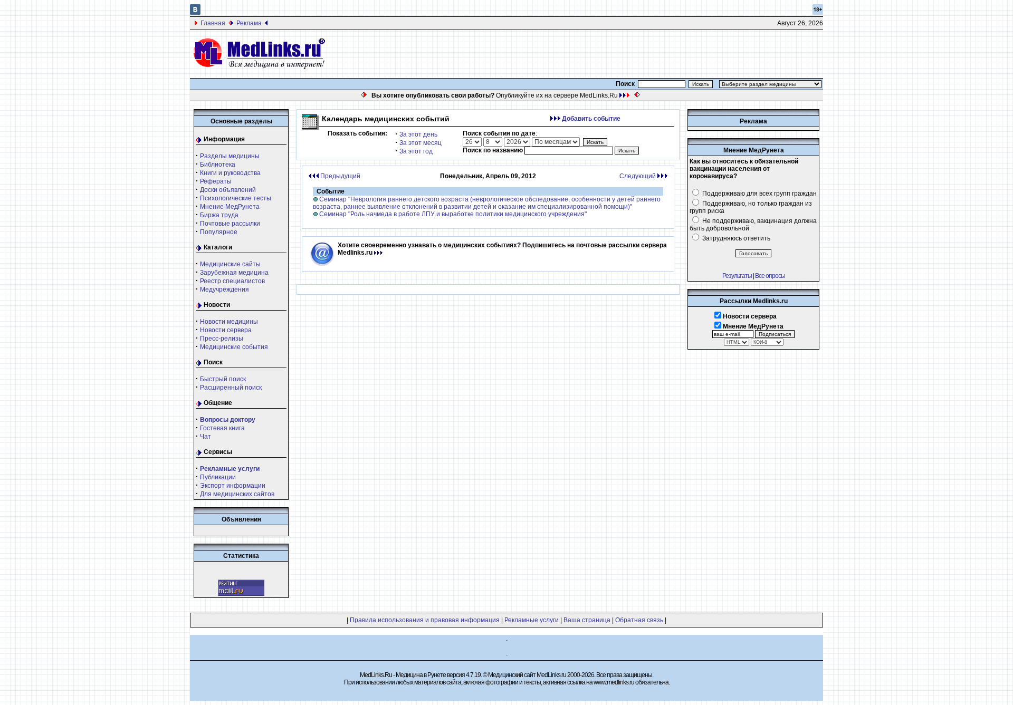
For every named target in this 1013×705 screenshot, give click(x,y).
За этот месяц (420, 143)
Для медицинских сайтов (237, 494)
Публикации (218, 477)
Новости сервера (226, 330)
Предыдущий (339, 176)
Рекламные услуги (531, 620)
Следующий (638, 176)
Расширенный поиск (231, 387)
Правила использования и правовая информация (425, 620)
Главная (212, 23)
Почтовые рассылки (230, 223)
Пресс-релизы (221, 338)
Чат (205, 436)
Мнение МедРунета (230, 206)
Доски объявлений (228, 190)
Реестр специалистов (232, 281)
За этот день (418, 134)
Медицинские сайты (230, 264)
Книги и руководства (230, 173)
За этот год (416, 151)
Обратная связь (639, 620)
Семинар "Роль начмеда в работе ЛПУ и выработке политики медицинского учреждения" (453, 214)
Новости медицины (229, 321)
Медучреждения (224, 289)
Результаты (737, 275)
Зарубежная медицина (234, 272)
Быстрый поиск (223, 379)
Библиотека (217, 164)
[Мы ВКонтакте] (195, 12)
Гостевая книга (222, 428)
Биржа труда (219, 215)
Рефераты (216, 181)
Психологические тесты (235, 198)
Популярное (218, 232)
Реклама (249, 23)
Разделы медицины (230, 156)
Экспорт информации (232, 485)
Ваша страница (586, 620)
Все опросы (770, 275)
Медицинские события (234, 347)
